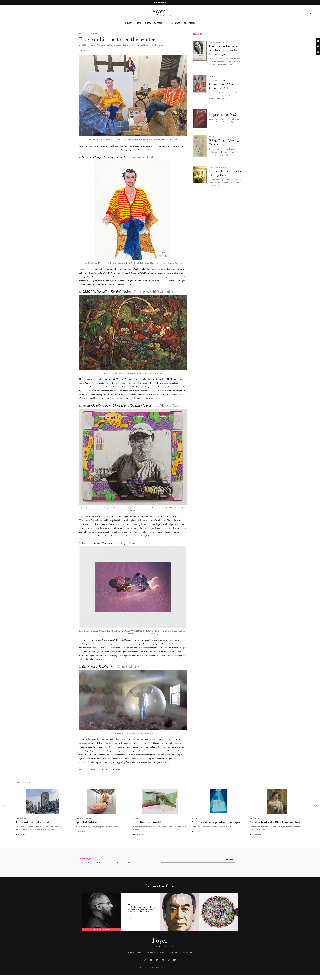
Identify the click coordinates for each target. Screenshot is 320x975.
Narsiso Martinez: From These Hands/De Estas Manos (117, 405)
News (138, 23)
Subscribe (229, 860)
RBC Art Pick (189, 23)
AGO (164, 2)
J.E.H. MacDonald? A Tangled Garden (106, 292)
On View (128, 23)
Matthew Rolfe (81, 831)
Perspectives (174, 23)
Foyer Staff (197, 831)
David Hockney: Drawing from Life (104, 157)
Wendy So (84, 50)
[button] (316, 805)
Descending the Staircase (97, 543)
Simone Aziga (22, 834)
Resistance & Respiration (98, 666)
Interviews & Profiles (154, 23)
